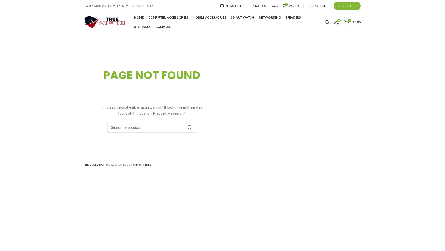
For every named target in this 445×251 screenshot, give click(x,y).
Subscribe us (347, 5)
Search (190, 127)
